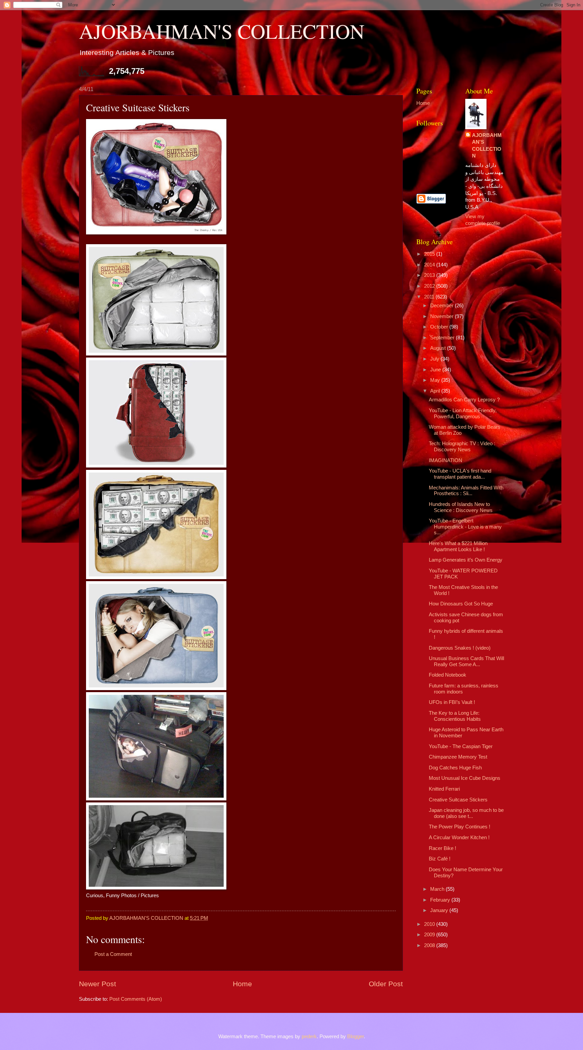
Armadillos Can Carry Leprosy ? (464, 399)
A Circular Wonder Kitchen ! (459, 837)
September (443, 337)
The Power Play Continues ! (459, 826)
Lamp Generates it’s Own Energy (465, 560)
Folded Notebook (447, 675)
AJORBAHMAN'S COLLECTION (221, 31)
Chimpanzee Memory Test (458, 757)
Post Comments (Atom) (135, 999)
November (442, 316)
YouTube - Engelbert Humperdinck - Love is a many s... (465, 526)
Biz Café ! (439, 858)
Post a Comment (113, 954)
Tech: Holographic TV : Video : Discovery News (462, 446)
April (435, 391)
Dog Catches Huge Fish (455, 767)
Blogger (355, 1036)
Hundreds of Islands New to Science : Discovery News (461, 507)
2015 (430, 254)
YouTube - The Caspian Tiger (461, 746)
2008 (430, 945)
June (436, 369)
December (442, 305)
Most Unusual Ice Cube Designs (464, 778)
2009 (430, 934)
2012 (430, 286)
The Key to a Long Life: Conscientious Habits (455, 716)
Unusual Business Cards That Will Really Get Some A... (466, 661)
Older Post (386, 984)
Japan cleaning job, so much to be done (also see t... (466, 813)
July (435, 359)
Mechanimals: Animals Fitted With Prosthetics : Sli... (466, 490)
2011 (430, 297)
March (438, 889)
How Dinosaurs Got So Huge (461, 603)
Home (242, 984)
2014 (430, 264)
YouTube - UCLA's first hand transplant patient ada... (460, 474)
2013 (430, 275)
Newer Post (97, 984)
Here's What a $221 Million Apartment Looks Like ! (458, 546)
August (438, 348)
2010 (430, 924)
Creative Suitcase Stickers (458, 799)
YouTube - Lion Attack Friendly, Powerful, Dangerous (463, 413)
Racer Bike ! (442, 848)
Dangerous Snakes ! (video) (460, 648)
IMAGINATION (445, 460)
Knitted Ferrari (444, 789)
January (439, 910)
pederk (309, 1036)
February (440, 900)
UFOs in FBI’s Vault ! (452, 702)
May (435, 380)
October (439, 327)
